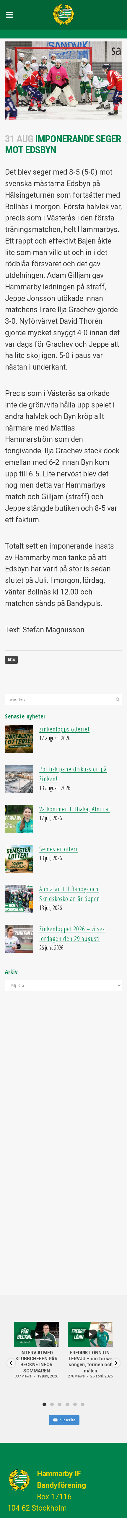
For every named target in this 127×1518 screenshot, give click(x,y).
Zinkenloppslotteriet (64, 729)
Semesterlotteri (58, 848)
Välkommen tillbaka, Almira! (74, 808)
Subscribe (67, 1419)
